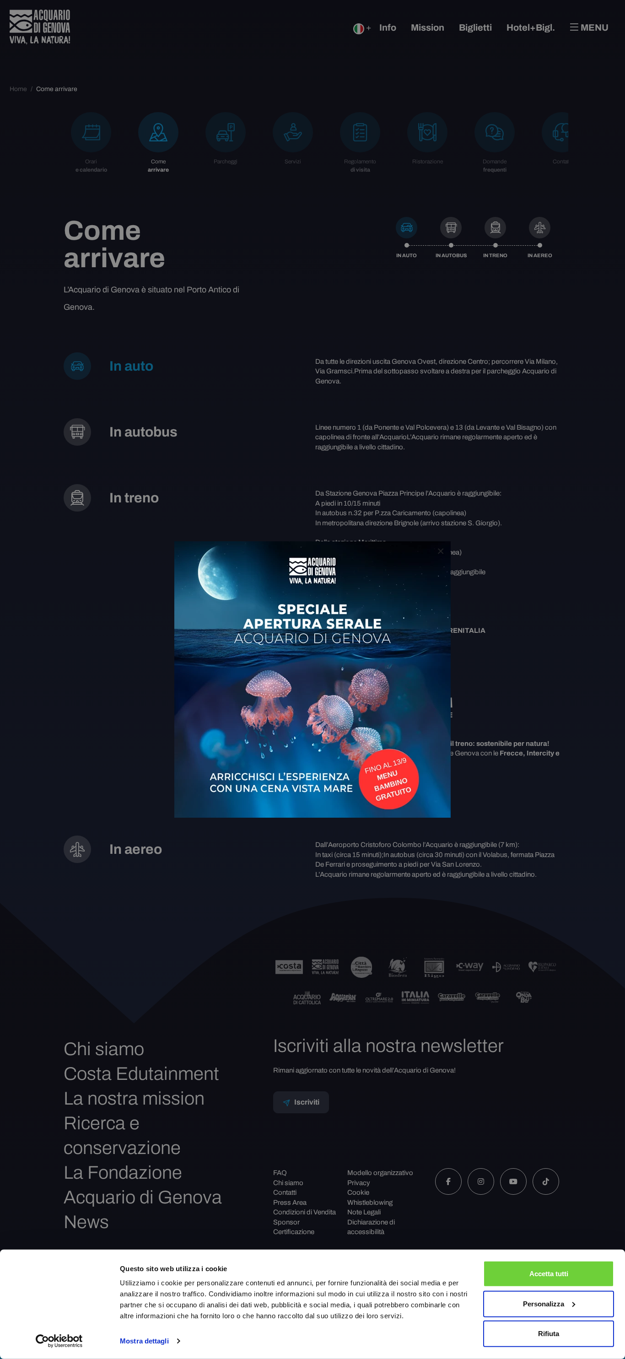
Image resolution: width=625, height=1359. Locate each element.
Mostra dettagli (144, 1341)
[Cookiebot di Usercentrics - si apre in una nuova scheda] (59, 1341)
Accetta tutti (548, 1274)
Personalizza (543, 1303)
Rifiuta (548, 1333)
